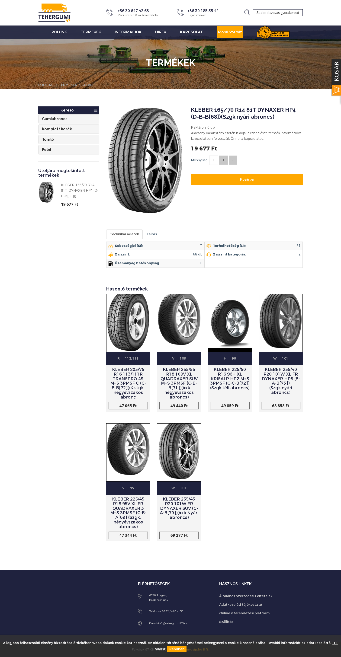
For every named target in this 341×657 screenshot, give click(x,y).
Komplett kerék (57, 129)
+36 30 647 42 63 (133, 10)
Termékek (91, 32)
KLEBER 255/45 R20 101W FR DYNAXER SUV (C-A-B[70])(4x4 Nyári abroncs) (179, 508)
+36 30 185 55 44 (203, 10)
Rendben (176, 649)
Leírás (152, 234)
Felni (46, 149)
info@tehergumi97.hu (172, 623)
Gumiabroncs (55, 119)
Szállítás (226, 622)
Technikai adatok (124, 234)
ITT (335, 643)
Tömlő (48, 139)
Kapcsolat (191, 32)
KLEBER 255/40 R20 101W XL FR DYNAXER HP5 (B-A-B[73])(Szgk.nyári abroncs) (281, 381)
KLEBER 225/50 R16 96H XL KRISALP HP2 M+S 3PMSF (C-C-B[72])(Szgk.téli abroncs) (229, 379)
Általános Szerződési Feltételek (245, 596)
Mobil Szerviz (230, 32)
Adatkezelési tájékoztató (240, 605)
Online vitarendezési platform (244, 613)
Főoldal (46, 85)
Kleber (88, 85)
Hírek (160, 32)
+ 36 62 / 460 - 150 (171, 611)
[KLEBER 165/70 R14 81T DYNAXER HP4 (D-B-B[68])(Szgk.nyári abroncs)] (145, 164)
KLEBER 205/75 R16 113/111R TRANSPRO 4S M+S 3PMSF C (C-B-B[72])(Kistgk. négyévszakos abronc (128, 383)
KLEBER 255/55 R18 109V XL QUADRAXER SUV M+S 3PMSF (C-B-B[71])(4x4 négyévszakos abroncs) (179, 383)
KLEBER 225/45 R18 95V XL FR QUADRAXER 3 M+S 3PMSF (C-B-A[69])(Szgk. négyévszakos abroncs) (128, 512)
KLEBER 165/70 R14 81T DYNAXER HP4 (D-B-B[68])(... (79, 190)
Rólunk (59, 32)
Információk (128, 32)
